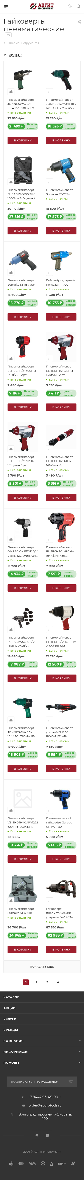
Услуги (10, 1019)
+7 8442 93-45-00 (43, 1097)
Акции (9, 1008)
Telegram (36, 1135)
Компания (13, 1040)
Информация (16, 1051)
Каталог (11, 997)
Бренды (10, 1030)
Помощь (11, 1062)
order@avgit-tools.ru (45, 1105)
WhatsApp (47, 1135)
